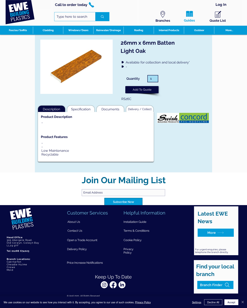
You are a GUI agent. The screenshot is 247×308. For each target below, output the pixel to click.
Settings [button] (196, 302)
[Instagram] (104, 284)
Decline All (213, 302)
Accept (231, 302)
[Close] (242, 302)
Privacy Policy (143, 302)
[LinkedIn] (121, 284)
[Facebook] (113, 284)
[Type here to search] (102, 16)
